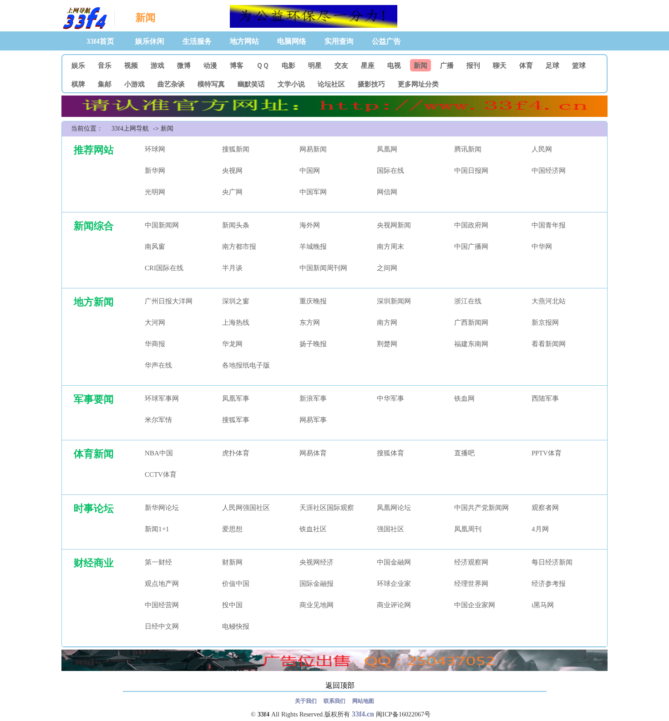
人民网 (542, 149)
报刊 (473, 65)
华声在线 (158, 365)
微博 (184, 65)
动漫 (210, 65)
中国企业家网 (474, 605)
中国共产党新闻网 (481, 507)
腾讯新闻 (467, 149)
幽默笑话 (251, 84)
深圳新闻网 (394, 301)
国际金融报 (316, 583)
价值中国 (235, 583)
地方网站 (244, 41)
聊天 (500, 65)
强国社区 (390, 529)
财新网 (232, 562)
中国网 (309, 170)
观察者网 (545, 507)
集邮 (105, 84)
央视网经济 (316, 562)
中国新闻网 (162, 225)
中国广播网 (471, 246)
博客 (236, 65)
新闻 (420, 65)
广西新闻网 (471, 322)
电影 (288, 65)
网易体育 (313, 453)
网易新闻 (313, 149)
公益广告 (386, 41)
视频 (131, 65)
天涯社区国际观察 (326, 507)
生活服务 (197, 41)
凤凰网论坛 (394, 507)
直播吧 (464, 453)
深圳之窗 (235, 301)
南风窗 (155, 246)
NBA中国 (159, 453)
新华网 (155, 170)
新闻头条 (235, 225)
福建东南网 (471, 344)
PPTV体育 (547, 453)
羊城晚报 (313, 246)
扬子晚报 (313, 344)
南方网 (387, 322)
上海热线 (235, 322)
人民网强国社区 (246, 507)
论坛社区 (331, 84)
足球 (552, 65)
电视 (394, 65)
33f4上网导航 (84, 18)
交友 (341, 65)
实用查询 (339, 41)
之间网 (387, 268)
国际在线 (390, 170)
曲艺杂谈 (171, 84)
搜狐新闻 (235, 149)
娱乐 (78, 65)
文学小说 (291, 84)
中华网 (542, 246)
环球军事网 (162, 398)
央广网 (232, 192)
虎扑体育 (235, 453)
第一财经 (158, 562)
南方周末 (390, 246)
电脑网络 (291, 41)
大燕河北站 (549, 301)
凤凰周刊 (467, 529)
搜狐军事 (235, 420)
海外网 (309, 225)
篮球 (579, 65)
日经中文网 (162, 626)
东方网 (309, 322)
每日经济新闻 (552, 562)
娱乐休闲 (149, 41)
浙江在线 (467, 301)
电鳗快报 (235, 626)
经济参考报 (549, 583)
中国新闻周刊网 (323, 268)
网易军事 (313, 420)
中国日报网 (471, 170)
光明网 (155, 192)
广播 (447, 65)
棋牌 (78, 84)
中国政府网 (471, 225)
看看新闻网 (549, 344)
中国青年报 (549, 225)
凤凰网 (387, 149)
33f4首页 (100, 41)
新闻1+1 (157, 529)
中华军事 (390, 398)
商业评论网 (394, 605)
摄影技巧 (371, 84)
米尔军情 (158, 420)
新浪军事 (313, 398)
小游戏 (134, 84)
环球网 (155, 149)
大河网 (155, 322)
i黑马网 (543, 605)
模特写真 (211, 84)
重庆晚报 (313, 301)
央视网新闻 (394, 225)
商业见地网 (316, 605)
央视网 (232, 170)
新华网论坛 (162, 507)
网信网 (387, 192)
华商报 (155, 344)
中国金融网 (394, 562)
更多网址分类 (418, 84)
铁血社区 (313, 529)
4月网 (540, 529)
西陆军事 (545, 398)
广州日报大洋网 (169, 301)
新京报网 (545, 322)
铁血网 (464, 398)
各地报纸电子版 (246, 365)
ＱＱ (262, 65)
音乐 (105, 65)
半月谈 (232, 268)
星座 (368, 65)
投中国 (232, 605)
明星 (315, 65)
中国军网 (313, 192)
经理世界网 (471, 583)
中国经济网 (549, 170)
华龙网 (232, 344)
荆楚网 (387, 344)
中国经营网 (162, 605)
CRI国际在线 (164, 268)
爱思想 (232, 529)
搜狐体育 (390, 453)
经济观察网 (471, 562)
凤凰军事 (235, 398)
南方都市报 (239, 246)
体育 (526, 65)
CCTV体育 (161, 474)
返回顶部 (340, 685)
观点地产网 (162, 583)
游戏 (157, 65)
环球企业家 (394, 583)
